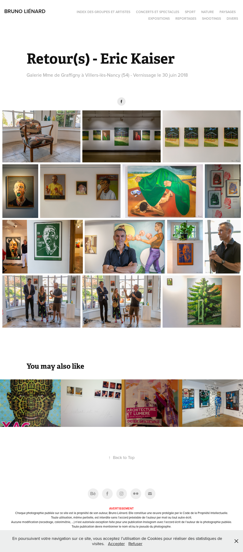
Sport (190, 11)
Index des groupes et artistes (103, 11)
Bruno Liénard (25, 11)
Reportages (185, 18)
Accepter (116, 544)
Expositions (159, 18)
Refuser (135, 544)
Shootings (211, 18)
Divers (232, 18)
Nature (207, 11)
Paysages (228, 11)
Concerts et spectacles (157, 11)
